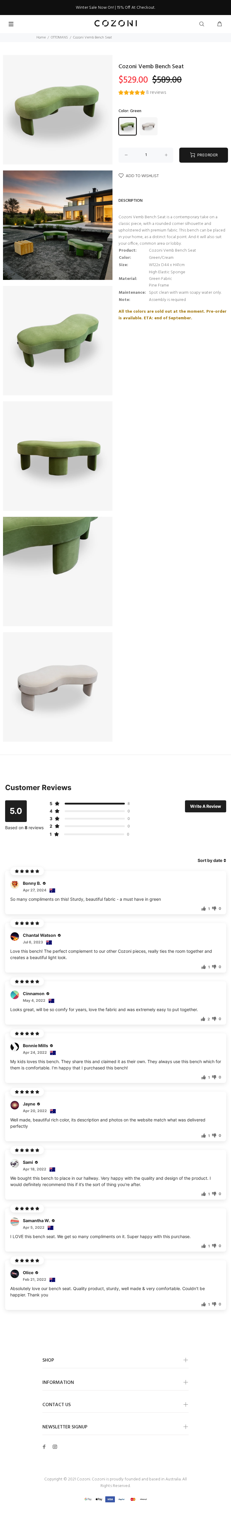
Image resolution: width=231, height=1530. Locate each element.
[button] (142, 93)
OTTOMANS (59, 38)
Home (41, 38)
